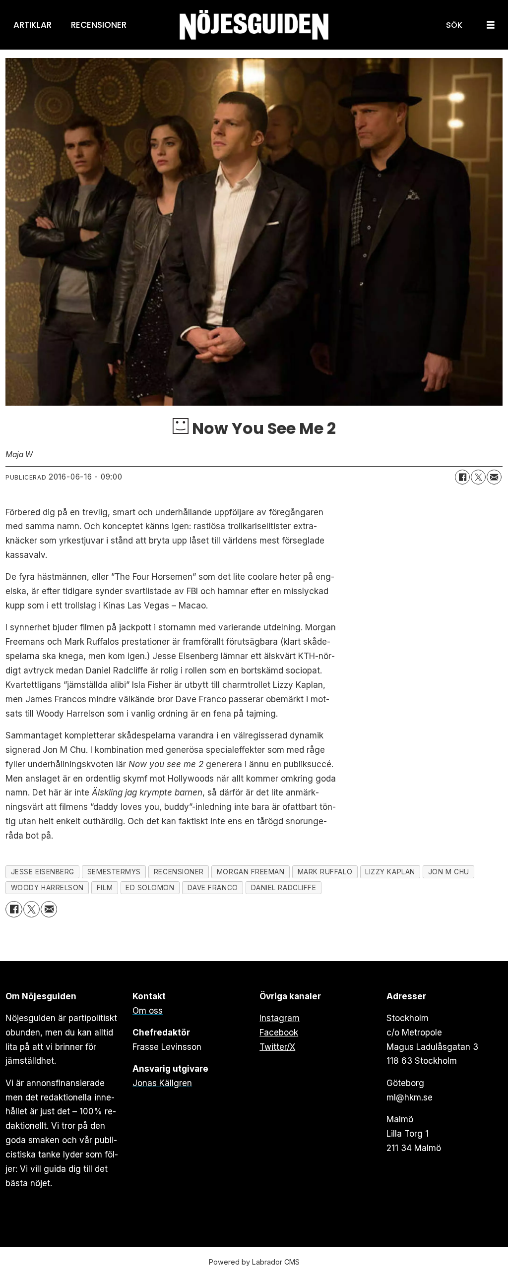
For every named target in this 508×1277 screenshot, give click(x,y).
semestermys (114, 872)
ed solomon (150, 888)
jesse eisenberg (42, 872)
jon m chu (448, 872)
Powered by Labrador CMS (254, 1262)
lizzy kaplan (390, 872)
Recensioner (99, 25)
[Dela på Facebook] (462, 477)
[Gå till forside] (254, 25)
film (105, 888)
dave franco (213, 888)
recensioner (179, 872)
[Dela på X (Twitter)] (478, 477)
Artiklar (32, 25)
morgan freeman (251, 872)
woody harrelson (47, 888)
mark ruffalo (325, 872)
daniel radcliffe (284, 888)
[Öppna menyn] (491, 25)
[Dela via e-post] (494, 477)
